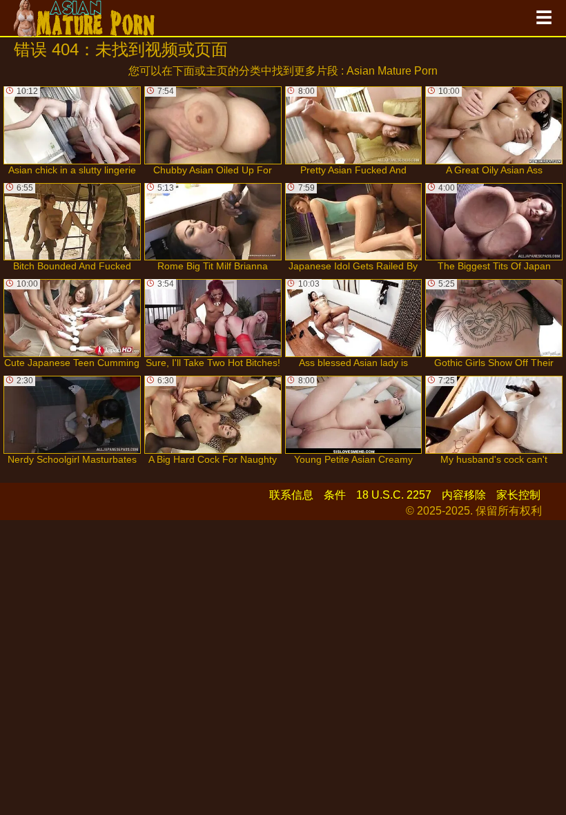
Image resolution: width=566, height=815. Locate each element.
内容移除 (464, 495)
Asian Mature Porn (392, 71)
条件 (335, 495)
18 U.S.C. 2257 (393, 495)
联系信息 (291, 495)
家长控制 (518, 495)
